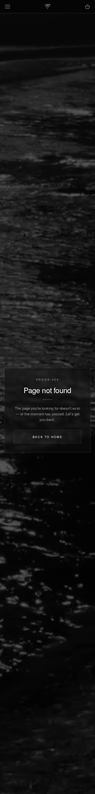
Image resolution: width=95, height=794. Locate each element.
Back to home (48, 437)
